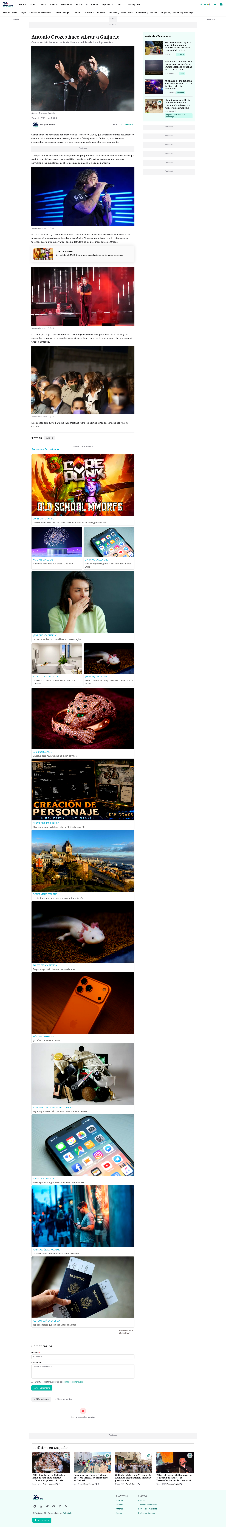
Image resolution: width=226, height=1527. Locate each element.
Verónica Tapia (173, 1484)
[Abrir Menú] (221, 4)
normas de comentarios (73, 1382)
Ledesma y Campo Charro (121, 13)
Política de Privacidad (147, 1509)
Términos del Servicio (147, 1504)
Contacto (142, 1500)
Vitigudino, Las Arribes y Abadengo (177, 13)
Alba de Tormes (10, 13)
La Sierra (101, 13)
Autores (119, 1509)
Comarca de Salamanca (40, 13)
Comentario (37, 1362)
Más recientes (42, 1399)
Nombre (35, 1352)
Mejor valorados (64, 1399)
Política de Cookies (146, 1513)
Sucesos (181, 54)
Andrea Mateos (49, 1484)
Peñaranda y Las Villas (146, 13)
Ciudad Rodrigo (62, 13)
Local (182, 73)
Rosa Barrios (89, 1484)
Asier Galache (131, 1484)
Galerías (34, 4)
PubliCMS (67, 1513)
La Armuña (89, 13)
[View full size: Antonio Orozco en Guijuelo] (82, 78)
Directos (119, 1504)
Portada (22, 4)
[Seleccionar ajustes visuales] (215, 4)
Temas (119, 1513)
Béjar (23, 13)
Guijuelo (76, 13)
